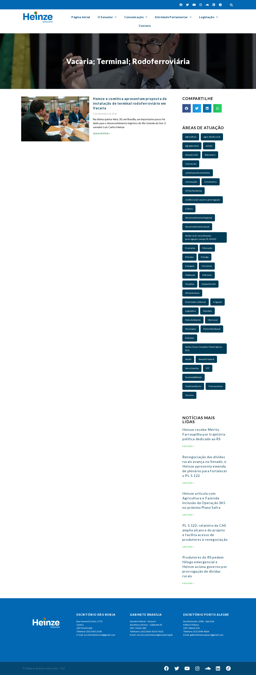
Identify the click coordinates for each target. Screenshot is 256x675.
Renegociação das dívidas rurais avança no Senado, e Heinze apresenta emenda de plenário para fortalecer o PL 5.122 (204, 466)
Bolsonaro (210, 154)
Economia (190, 248)
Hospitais (190, 284)
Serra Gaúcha (192, 368)
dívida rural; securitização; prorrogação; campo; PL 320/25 (200, 237)
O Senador (105, 17)
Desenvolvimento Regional (198, 217)
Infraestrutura (192, 293)
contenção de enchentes (197, 172)
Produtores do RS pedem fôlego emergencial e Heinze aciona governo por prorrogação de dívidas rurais (204, 566)
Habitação (190, 275)
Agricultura (190, 136)
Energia (205, 257)
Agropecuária (192, 145)
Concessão (190, 163)
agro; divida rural (212, 136)
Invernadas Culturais (195, 302)
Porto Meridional (211, 328)
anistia (209, 145)
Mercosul (213, 319)
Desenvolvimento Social (197, 226)
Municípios (190, 328)
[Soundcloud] (207, 4)
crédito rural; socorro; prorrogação (202, 199)
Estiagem (190, 266)
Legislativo (190, 311)
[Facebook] (181, 4)
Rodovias (189, 337)
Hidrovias (207, 275)
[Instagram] (201, 4)
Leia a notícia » (101, 133)
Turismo (189, 395)
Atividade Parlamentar (171, 17)
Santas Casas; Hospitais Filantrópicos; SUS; (203, 348)
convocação (191, 181)
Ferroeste (207, 266)
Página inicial (80, 17)
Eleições (189, 257)
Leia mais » (188, 446)
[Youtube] (194, 4)
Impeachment (209, 284)
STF (208, 368)
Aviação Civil (191, 154)
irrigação (217, 302)
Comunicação (134, 17)
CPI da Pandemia (193, 190)
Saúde (188, 359)
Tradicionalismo (193, 386)
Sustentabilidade (193, 377)
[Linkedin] (214, 4)
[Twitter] (187, 4)
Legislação (206, 17)
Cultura (189, 208)
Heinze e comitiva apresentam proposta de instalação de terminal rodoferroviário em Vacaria (130, 103)
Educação (207, 248)
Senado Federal (206, 359)
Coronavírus (210, 181)
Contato (145, 25)
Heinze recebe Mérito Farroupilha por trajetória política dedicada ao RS (203, 434)
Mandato (207, 311)
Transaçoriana (215, 386)
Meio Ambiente (193, 319)
